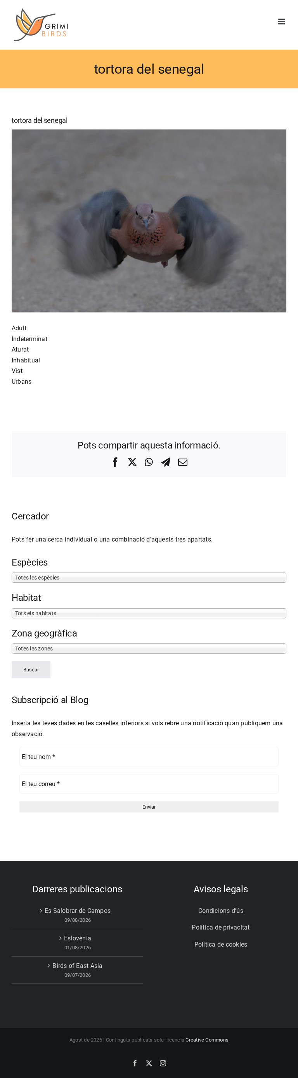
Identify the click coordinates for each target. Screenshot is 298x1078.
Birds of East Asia (77, 965)
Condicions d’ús (220, 910)
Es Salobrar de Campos (78, 910)
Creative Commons (207, 1040)
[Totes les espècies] (149, 577)
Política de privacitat (220, 927)
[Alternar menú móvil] (282, 21)
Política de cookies (221, 944)
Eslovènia (77, 938)
